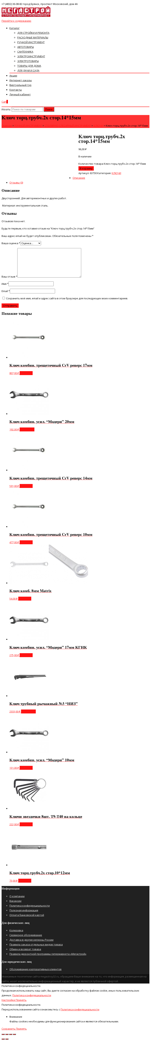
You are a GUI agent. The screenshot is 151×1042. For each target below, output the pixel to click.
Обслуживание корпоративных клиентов (35, 969)
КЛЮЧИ (116, 173)
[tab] (79, 182)
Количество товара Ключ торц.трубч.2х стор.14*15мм (112, 163)
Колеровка (16, 930)
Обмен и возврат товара (25, 949)
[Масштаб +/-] (14, 1034)
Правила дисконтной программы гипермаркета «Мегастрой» (47, 954)
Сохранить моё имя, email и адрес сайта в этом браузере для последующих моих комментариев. (67, 298)
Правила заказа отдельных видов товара (36, 944)
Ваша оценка (11, 243)
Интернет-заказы (20, 80)
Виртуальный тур (20, 85)
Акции (13, 75)
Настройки (9, 1000)
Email (6, 291)
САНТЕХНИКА (25, 51)
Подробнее (27, 429)
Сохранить (9, 1028)
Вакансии (15, 901)
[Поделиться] (6, 1034)
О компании (17, 896)
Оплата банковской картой (26, 915)
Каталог (14, 28)
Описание (79, 178)
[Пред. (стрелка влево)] (3, 1039)
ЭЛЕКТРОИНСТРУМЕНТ (31, 56)
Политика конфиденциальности (29, 905)
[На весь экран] (10, 1034)
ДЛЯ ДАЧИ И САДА (28, 70)
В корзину (86, 168)
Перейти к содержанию (16, 21)
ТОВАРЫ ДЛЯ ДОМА (29, 66)
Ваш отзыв (9, 276)
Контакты (15, 89)
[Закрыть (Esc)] (3, 1034)
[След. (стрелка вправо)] (6, 1039)
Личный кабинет (20, 94)
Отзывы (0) (16, 182)
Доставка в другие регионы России (31, 940)
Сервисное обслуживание (25, 935)
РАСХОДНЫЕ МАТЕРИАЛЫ (32, 37)
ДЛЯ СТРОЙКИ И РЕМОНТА (33, 33)
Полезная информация (23, 910)
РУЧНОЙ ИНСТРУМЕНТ (31, 42)
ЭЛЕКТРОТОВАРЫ (28, 61)
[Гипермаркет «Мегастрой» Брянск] (26, 16)
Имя (5, 284)
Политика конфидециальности (31, 995)
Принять (21, 1000)
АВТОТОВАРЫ (25, 47)
